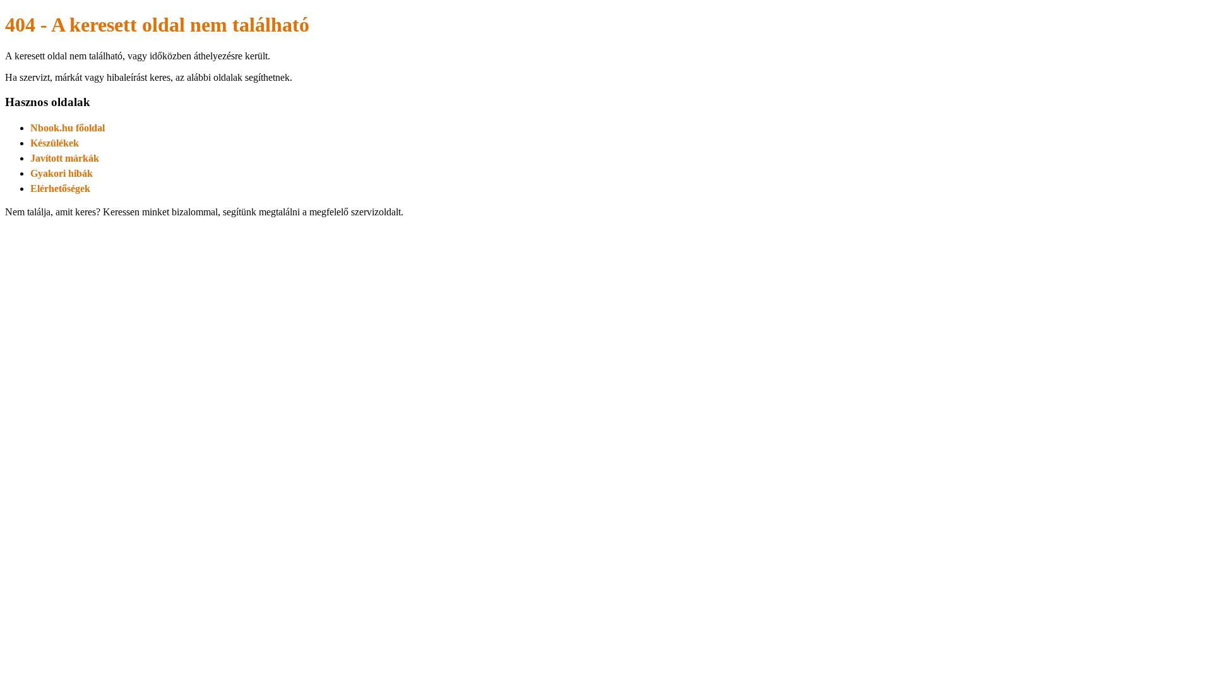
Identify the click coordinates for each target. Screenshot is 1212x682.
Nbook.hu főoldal (67, 128)
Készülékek (54, 143)
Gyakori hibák (61, 173)
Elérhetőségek (60, 188)
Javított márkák (64, 158)
